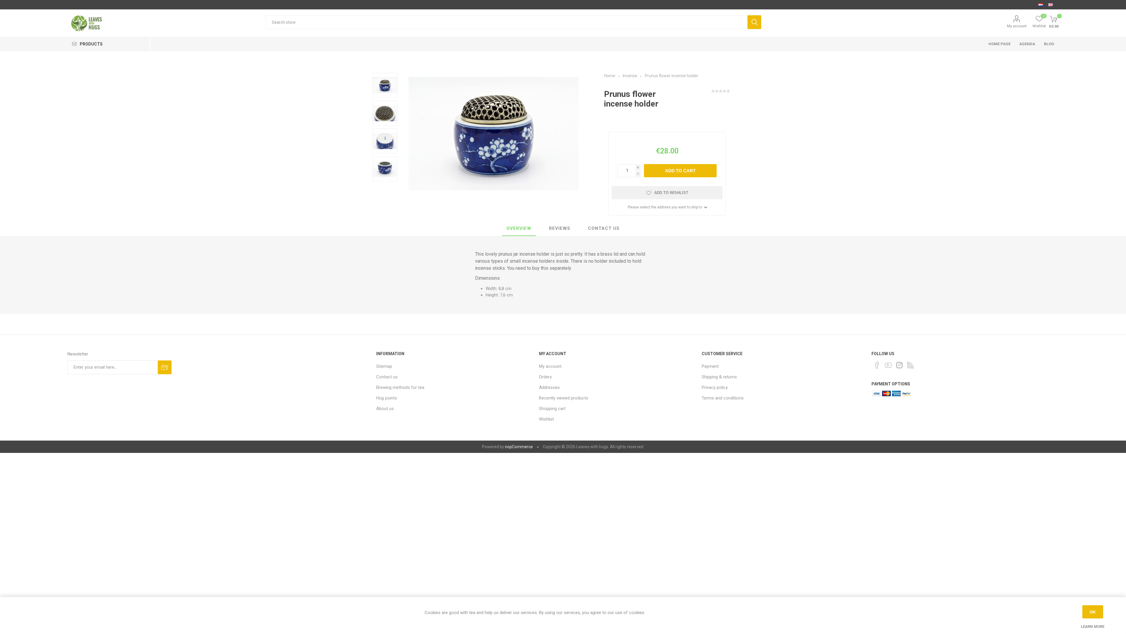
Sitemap (384, 366)
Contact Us (604, 228)
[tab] (519, 228)
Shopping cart (552, 408)
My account (1017, 26)
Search (754, 22)
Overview (518, 228)
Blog (1049, 44)
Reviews (559, 228)
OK (1093, 612)
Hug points (386, 398)
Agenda (1027, 44)
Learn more (1092, 626)
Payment (710, 366)
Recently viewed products (563, 398)
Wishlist (546, 419)
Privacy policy (715, 387)
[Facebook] (877, 365)
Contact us (387, 377)
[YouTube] (888, 365)
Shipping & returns (719, 377)
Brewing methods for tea (400, 387)
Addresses (549, 387)
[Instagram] (899, 365)
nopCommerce (519, 446)
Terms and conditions (723, 398)
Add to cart (680, 170)
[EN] (1050, 4)
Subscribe (165, 367)
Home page (999, 44)
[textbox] (506, 22)
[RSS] (910, 365)
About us (385, 408)
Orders (545, 377)
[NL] (1040, 4)
